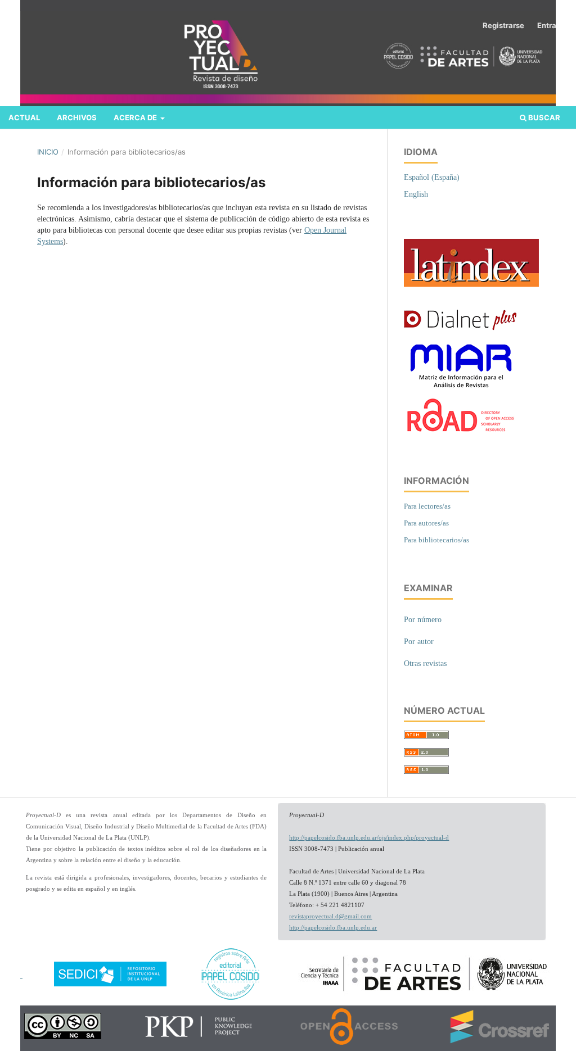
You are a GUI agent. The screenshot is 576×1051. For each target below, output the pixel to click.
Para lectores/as (427, 506)
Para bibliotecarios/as (436, 540)
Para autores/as (426, 523)
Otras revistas (425, 663)
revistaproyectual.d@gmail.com (330, 916)
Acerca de (136, 117)
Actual (24, 117)
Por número (423, 619)
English (416, 194)
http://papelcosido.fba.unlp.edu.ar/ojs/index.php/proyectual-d (369, 838)
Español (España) (432, 177)
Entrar (548, 25)
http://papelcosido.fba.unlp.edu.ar (333, 928)
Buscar (543, 117)
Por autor (419, 641)
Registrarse (503, 25)
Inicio (47, 151)
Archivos (77, 117)
